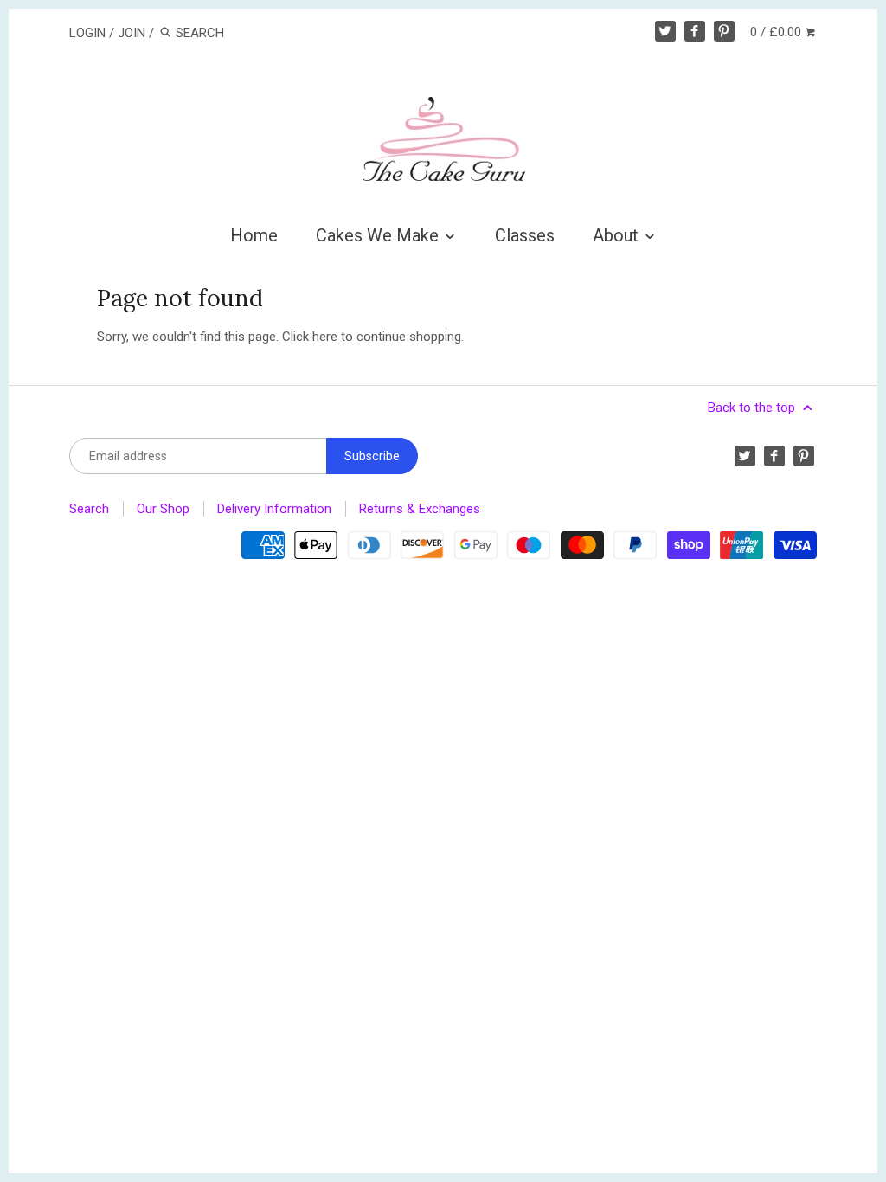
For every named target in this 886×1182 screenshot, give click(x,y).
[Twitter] (665, 31)
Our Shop (163, 509)
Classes (525, 235)
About (618, 235)
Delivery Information (274, 509)
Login (87, 33)
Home (254, 235)
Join (131, 33)
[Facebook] (694, 31)
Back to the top (753, 407)
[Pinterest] (724, 31)
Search (89, 509)
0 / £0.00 (777, 32)
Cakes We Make (379, 235)
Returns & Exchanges (419, 509)
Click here (309, 336)
